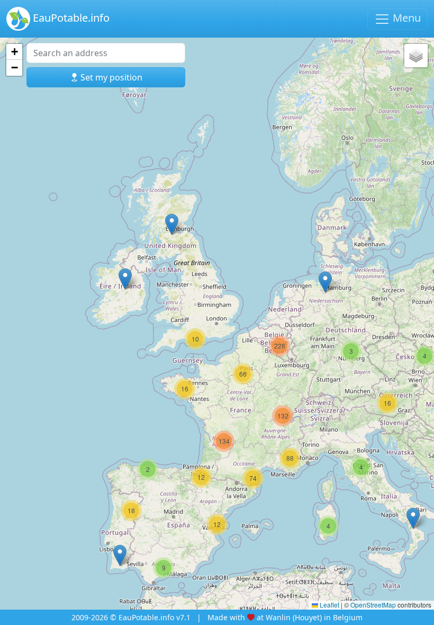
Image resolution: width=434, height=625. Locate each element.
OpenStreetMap (373, 604)
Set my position (110, 77)
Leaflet (328, 604)
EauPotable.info (70, 18)
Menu (405, 18)
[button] (119, 555)
